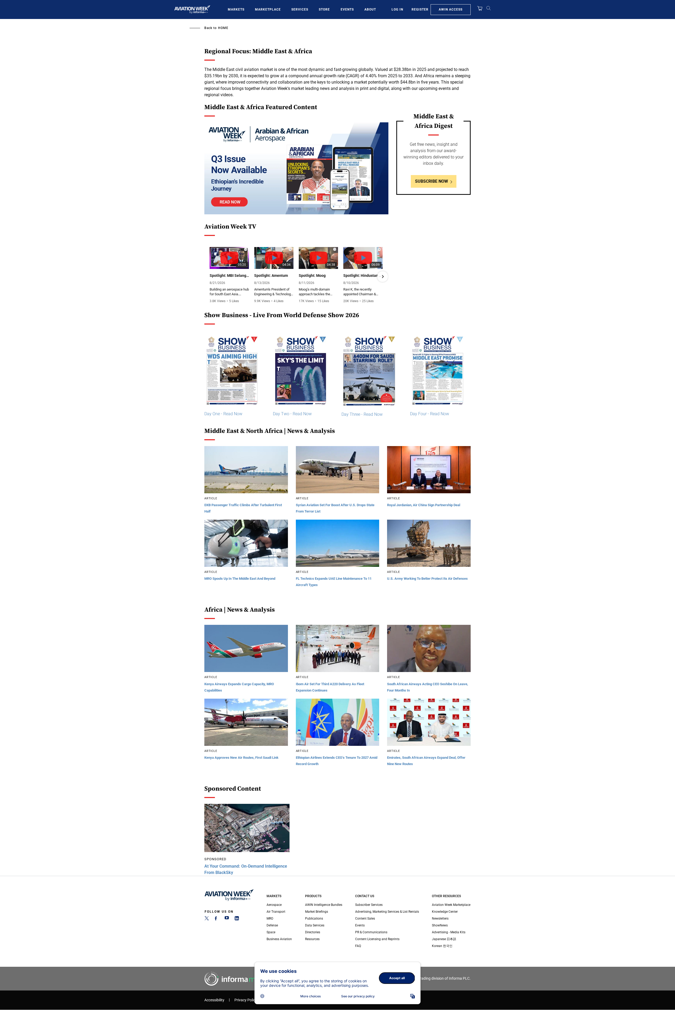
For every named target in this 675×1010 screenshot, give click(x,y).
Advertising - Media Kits (448, 932)
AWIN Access (450, 9)
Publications (314, 918)
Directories (312, 932)
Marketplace (268, 9)
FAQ (358, 946)
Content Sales (365, 918)
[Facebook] (217, 919)
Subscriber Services (369, 905)
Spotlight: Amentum (271, 275)
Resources (312, 939)
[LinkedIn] (237, 919)
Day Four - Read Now (429, 413)
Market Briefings (316, 912)
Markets (236, 9)
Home (223, 28)
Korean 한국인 (442, 946)
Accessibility (214, 1000)
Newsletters (440, 918)
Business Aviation (279, 939)
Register (420, 9)
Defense (272, 925)
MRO (270, 918)
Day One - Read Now (223, 413)
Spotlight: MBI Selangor (229, 275)
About (370, 9)
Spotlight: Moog (312, 275)
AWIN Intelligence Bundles (323, 905)
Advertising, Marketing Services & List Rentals (387, 912)
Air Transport (276, 912)
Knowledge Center (445, 912)
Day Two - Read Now (292, 413)
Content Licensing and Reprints (377, 939)
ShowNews (440, 925)
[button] (210, 277)
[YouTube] (227, 919)
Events (347, 9)
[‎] (296, 168)
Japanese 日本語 (444, 939)
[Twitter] (207, 919)
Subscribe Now (431, 181)
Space (271, 932)
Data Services (314, 925)
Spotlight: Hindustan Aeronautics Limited (363, 275)
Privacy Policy (245, 1000)
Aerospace (274, 905)
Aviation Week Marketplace (451, 905)
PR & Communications (371, 932)
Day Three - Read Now (362, 414)
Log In (397, 9)
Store (324, 9)
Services (299, 9)
